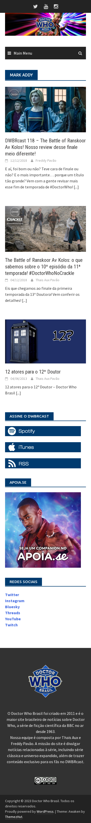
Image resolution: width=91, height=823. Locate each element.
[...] (76, 186)
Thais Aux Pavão (47, 280)
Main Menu (23, 53)
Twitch (11, 624)
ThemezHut (13, 816)
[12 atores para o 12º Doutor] (45, 340)
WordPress (45, 811)
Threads (12, 612)
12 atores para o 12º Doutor (33, 372)
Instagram (15, 600)
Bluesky (12, 606)
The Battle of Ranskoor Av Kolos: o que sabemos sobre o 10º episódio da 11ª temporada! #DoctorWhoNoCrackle (44, 266)
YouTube (13, 618)
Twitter (12, 594)
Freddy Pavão (46, 160)
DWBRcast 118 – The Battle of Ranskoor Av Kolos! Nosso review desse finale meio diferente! (45, 147)
